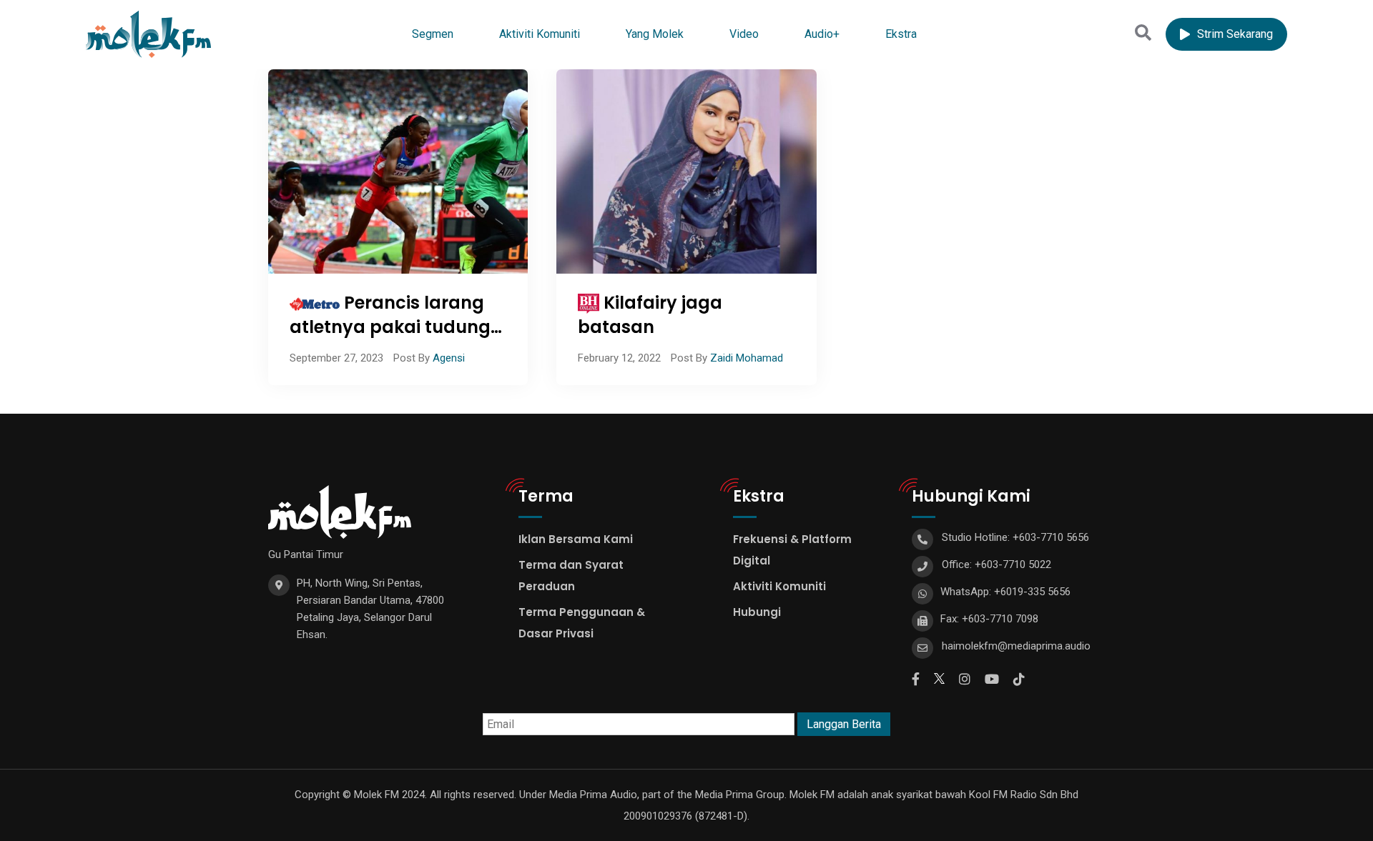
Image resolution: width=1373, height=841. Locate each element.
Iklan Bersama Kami (575, 539)
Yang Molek (655, 34)
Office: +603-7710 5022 (996, 564)
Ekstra (901, 34)
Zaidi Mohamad (746, 358)
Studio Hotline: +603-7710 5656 (1015, 537)
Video (744, 34)
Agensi (449, 358)
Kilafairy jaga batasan (650, 315)
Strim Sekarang (1235, 34)
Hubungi (757, 611)
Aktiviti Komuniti (539, 34)
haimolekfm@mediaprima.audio (1016, 646)
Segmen (432, 34)
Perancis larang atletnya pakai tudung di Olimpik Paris (390, 326)
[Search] (1143, 33)
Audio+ (822, 34)
